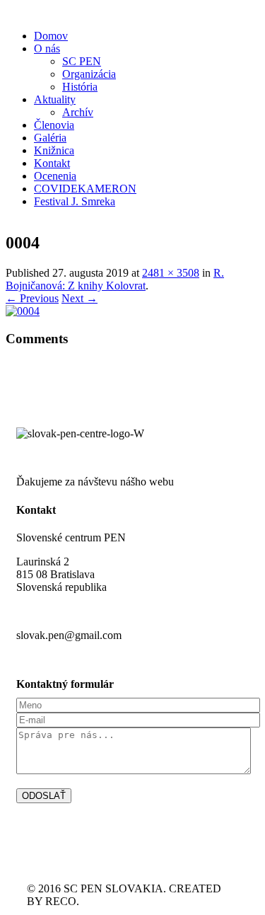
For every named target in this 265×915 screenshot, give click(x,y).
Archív (77, 112)
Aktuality (55, 99)
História (80, 87)
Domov (51, 36)
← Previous (32, 298)
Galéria (50, 138)
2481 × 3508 (170, 273)
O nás (47, 48)
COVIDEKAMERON (85, 189)
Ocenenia (55, 176)
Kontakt (52, 163)
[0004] (23, 311)
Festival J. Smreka (74, 201)
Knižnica (54, 150)
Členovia (54, 125)
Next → (79, 298)
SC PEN (81, 61)
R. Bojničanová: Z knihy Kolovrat (115, 279)
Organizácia (89, 74)
